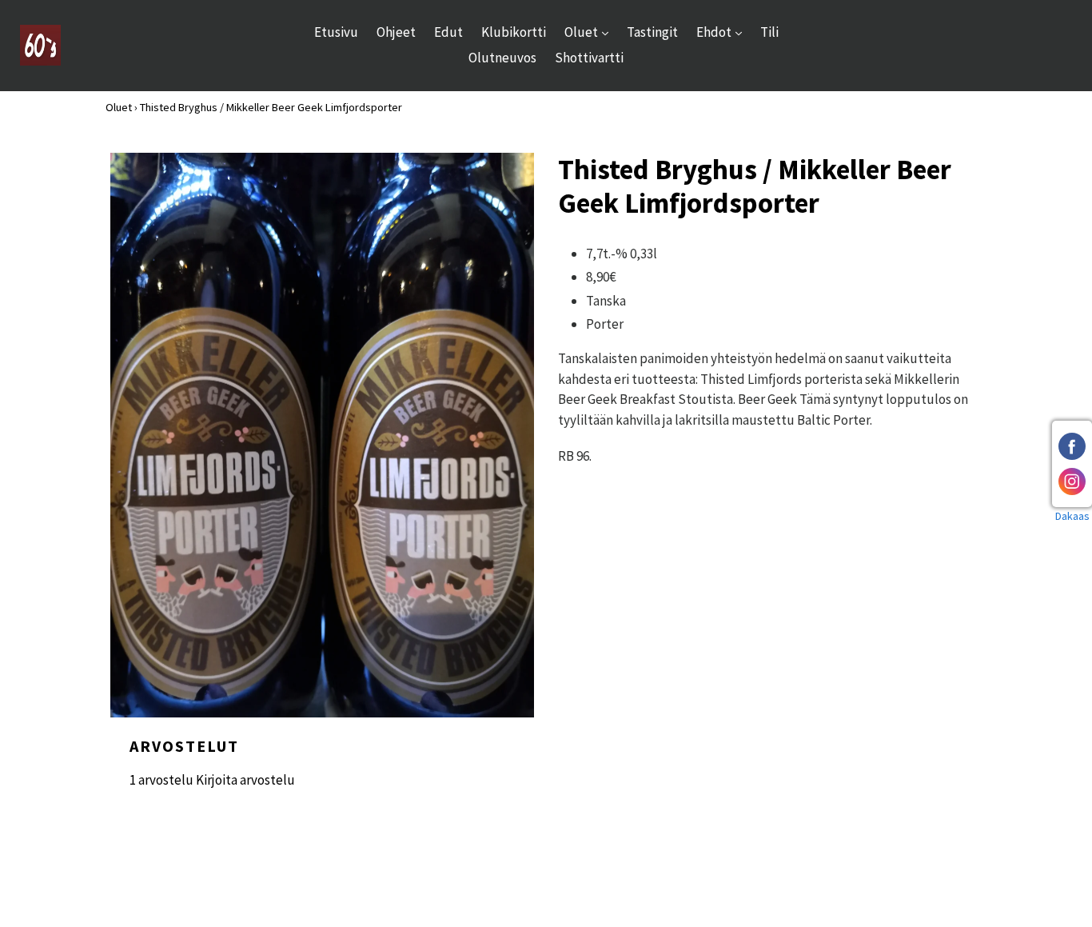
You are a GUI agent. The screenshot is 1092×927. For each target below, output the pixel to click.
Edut (448, 32)
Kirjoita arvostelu (245, 780)
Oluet (590, 31)
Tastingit (652, 32)
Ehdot (723, 31)
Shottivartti (589, 57)
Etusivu (336, 32)
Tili (769, 32)
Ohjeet (396, 32)
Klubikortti (513, 32)
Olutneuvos (502, 57)
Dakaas (1072, 516)
